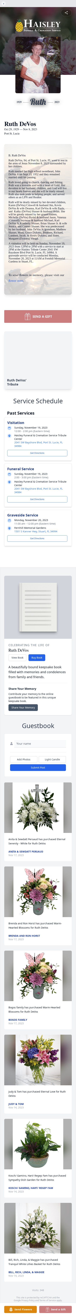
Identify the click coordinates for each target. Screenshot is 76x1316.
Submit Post (38, 767)
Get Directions (37, 452)
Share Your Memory (23, 707)
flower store (15, 280)
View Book (17, 657)
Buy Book (36, 657)
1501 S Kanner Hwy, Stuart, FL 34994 (35, 531)
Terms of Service (47, 1300)
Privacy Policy (28, 1300)
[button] (38, 807)
